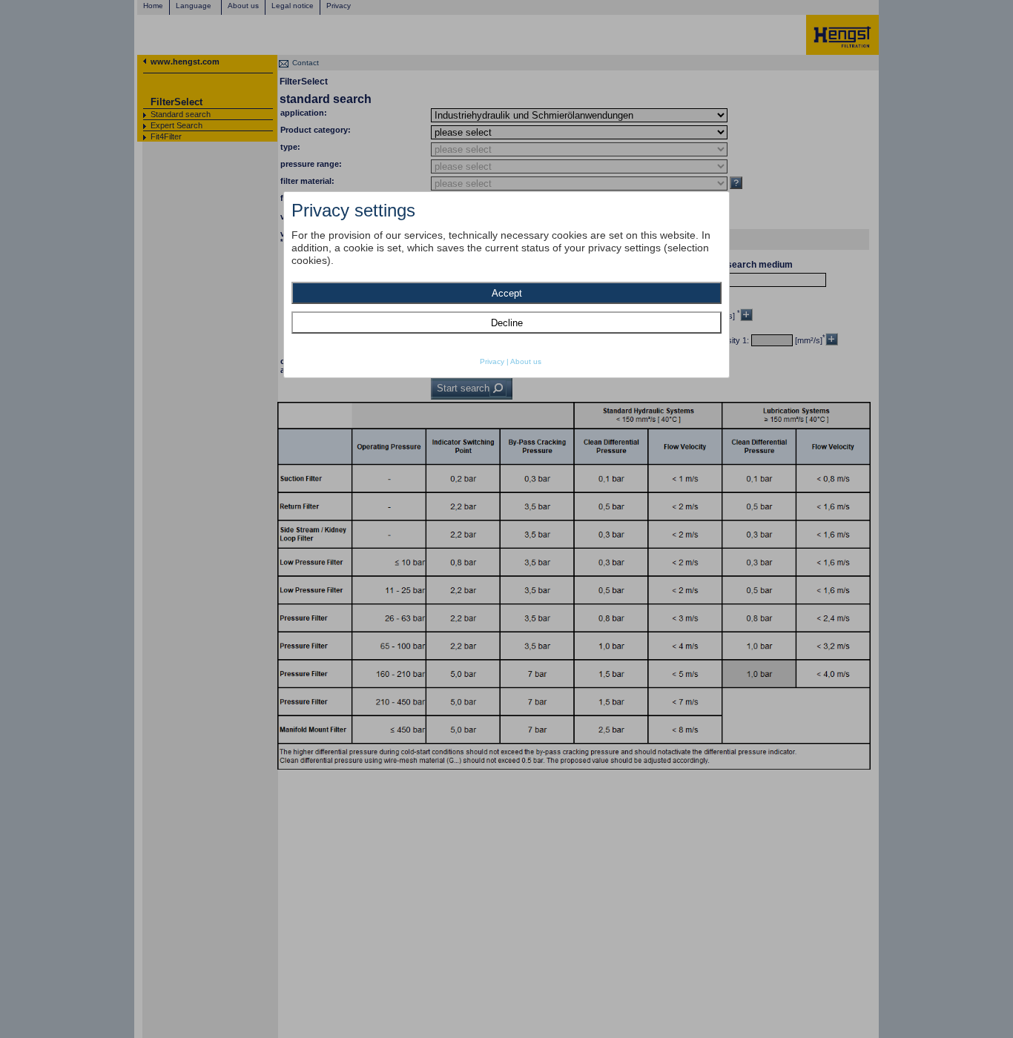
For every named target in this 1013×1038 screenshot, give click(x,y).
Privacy (492, 361)
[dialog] (506, 284)
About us (525, 361)
